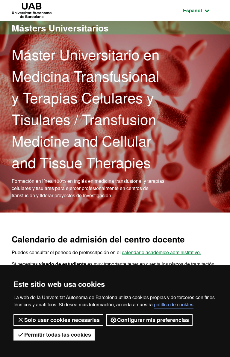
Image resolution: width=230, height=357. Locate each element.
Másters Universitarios (60, 27)
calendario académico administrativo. (161, 252)
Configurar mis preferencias (153, 320)
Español (200, 10)
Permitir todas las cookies (57, 334)
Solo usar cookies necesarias (62, 320)
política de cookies (173, 304)
